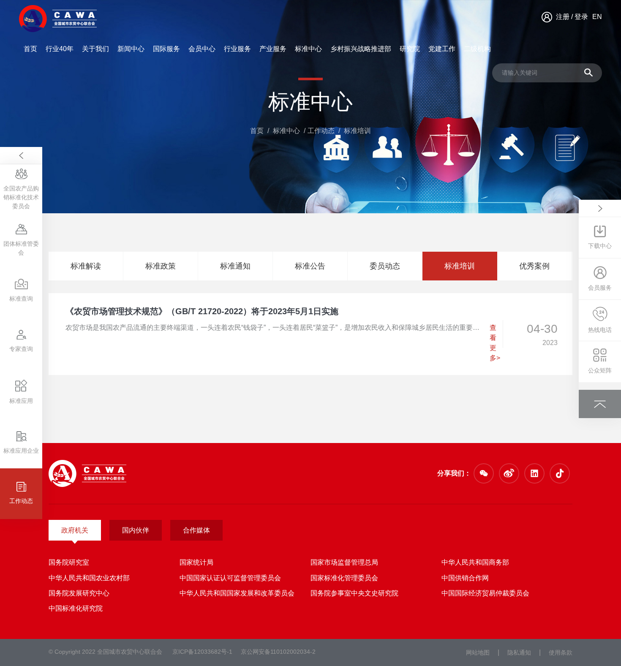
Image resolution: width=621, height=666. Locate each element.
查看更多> (495, 343)
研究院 (410, 48)
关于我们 (95, 48)
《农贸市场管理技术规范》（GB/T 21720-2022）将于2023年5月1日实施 (201, 311)
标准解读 (86, 266)
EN (597, 16)
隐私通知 (519, 652)
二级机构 (477, 48)
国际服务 (166, 48)
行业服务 (237, 48)
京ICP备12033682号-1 (202, 651)
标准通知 (235, 266)
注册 (562, 16)
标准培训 (459, 266)
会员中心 (201, 48)
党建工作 (441, 48)
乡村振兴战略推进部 (360, 48)
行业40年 (60, 48)
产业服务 (272, 48)
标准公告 (310, 266)
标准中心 (308, 48)
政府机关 (74, 530)
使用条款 (560, 652)
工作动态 (321, 130)
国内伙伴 (135, 530)
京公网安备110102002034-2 (278, 651)
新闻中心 (130, 48)
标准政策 (160, 266)
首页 (30, 48)
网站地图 (478, 652)
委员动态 (385, 266)
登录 (581, 16)
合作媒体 (196, 530)
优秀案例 (534, 266)
